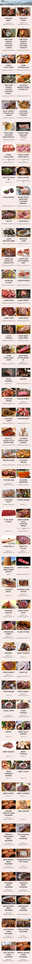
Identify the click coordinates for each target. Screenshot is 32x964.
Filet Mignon (8, 380)
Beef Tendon (23, 753)
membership (7, 1)
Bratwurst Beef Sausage (8, 862)
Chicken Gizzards (23, 481)
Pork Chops (23, 178)
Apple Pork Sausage (23, 931)
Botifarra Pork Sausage (9, 932)
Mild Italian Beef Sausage (23, 837)
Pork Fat (23, 672)
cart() (19, 1)
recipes (15, 1)
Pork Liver (8, 711)
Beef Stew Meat (23, 612)
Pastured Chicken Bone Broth (8, 135)
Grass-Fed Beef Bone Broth (9, 570)
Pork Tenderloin (23, 66)
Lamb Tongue (8, 337)
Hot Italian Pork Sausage (8, 955)
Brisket (8, 653)
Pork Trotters (8, 66)
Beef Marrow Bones (9, 774)
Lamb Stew (9, 300)
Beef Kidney (8, 752)
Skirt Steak (23, 568)
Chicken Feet (9, 501)
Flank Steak (23, 632)
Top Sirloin (8, 480)
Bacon (23, 379)
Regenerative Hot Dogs (23, 861)
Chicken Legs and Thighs (23, 113)
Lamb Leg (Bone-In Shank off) (8, 261)
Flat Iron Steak (8, 521)
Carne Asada (23, 500)
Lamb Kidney (8, 197)
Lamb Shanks (23, 281)
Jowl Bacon (23, 811)
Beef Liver (23, 772)
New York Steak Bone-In (23, 358)
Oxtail (9, 732)
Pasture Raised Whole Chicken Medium (23, 44)
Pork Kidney (8, 672)
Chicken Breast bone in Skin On (23, 87)
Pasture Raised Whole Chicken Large (9, 44)
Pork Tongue (23, 712)
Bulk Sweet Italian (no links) (8, 113)
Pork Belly (8, 546)
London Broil (8, 591)
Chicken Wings (9, 400)
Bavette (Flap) (23, 547)
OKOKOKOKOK (3, 1)
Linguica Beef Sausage (23, 885)
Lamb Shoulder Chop (8, 358)
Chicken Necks (23, 461)
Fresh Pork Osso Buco (23, 156)
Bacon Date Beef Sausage (8, 908)
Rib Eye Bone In (9, 179)
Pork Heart (23, 692)
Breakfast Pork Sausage (23, 908)
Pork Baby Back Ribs (23, 337)
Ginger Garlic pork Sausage (8, 813)
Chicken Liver (9, 420)
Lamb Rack (23, 221)
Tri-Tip (9, 221)
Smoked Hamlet (8, 612)
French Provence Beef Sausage (8, 838)
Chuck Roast (23, 399)
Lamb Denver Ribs (8, 240)
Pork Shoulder (8, 156)
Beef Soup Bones (23, 733)
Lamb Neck (23, 318)
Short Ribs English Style (23, 135)
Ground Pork (23, 19)
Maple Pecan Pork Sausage (23, 955)
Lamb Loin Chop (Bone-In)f (23, 261)
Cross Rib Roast (8, 633)
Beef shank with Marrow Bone (23, 523)
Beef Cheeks (23, 653)
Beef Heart (8, 793)
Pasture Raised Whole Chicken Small (9, 89)
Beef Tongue (23, 793)
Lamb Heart (23, 300)
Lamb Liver (8, 318)
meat (11, 1)
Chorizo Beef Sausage (9, 885)
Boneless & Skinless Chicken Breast (23, 200)
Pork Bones (8, 692)
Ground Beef (8, 19)
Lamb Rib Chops (9, 282)
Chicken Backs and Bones (23, 441)
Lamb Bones (23, 419)
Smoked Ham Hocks (23, 591)
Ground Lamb (23, 240)
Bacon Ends (8, 460)
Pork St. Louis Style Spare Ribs (8, 441)
